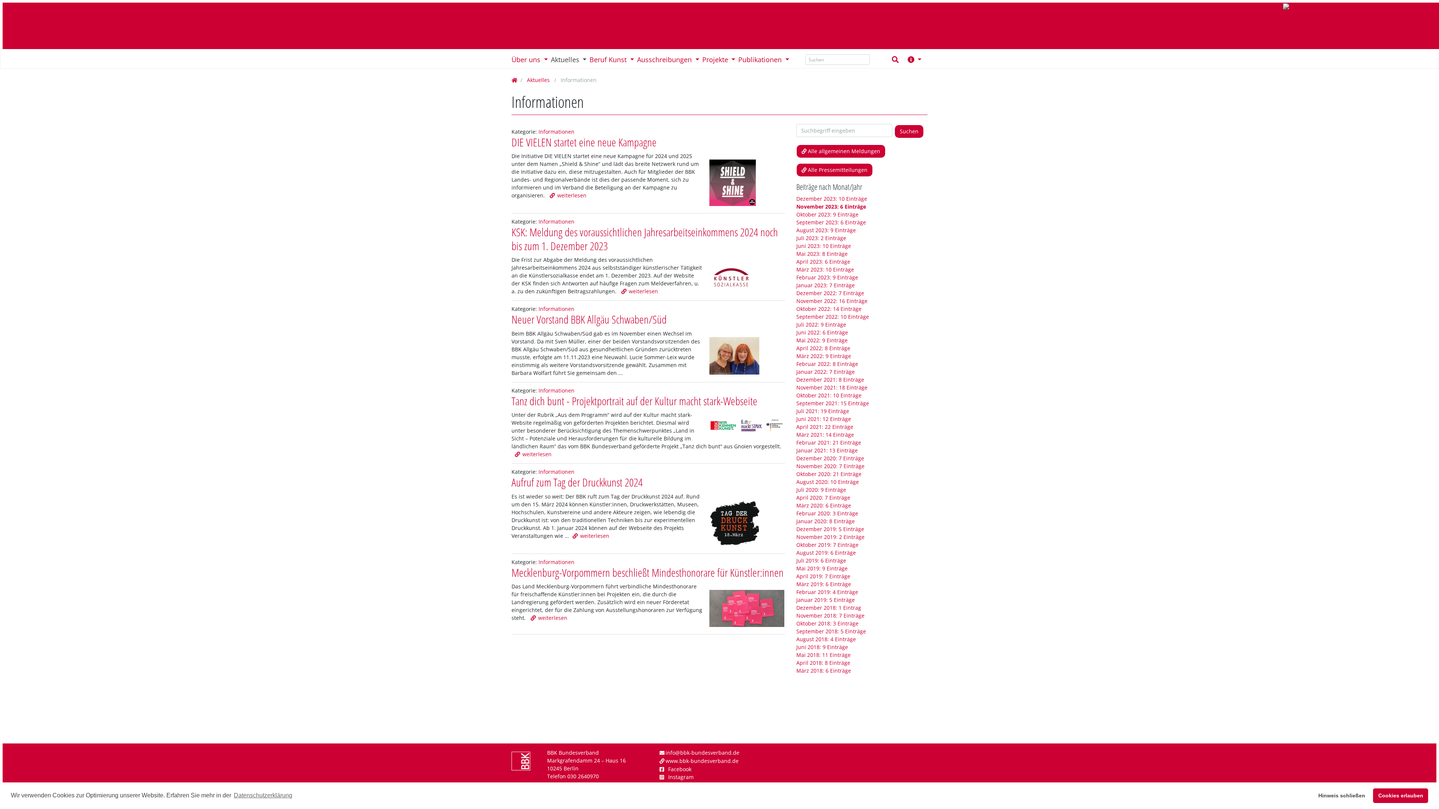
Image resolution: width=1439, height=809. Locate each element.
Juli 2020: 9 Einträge (821, 489)
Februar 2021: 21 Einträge (828, 442)
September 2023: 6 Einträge (831, 222)
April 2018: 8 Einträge (823, 662)
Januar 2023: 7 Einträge (825, 285)
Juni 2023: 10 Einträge (823, 245)
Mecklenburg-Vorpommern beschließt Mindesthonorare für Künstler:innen (648, 572)
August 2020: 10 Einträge (827, 481)
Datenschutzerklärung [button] (263, 795)
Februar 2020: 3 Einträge (827, 513)
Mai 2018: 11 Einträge (823, 654)
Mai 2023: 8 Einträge (822, 253)
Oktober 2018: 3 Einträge (827, 623)
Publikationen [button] (761, 59)
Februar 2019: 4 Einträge (827, 592)
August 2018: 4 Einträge (826, 639)
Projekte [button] (716, 59)
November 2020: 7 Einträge (830, 466)
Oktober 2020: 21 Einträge (829, 474)
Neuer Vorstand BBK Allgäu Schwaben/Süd (589, 319)
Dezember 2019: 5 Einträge (830, 529)
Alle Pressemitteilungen (838, 169)
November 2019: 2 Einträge (830, 536)
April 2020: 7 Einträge (823, 497)
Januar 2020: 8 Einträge (825, 521)
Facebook (679, 769)
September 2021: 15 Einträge (832, 403)
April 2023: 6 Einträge (823, 261)
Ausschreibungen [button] (665, 59)
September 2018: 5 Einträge (831, 631)
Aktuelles (538, 80)
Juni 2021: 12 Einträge (823, 418)
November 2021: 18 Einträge (832, 387)
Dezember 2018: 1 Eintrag (828, 607)
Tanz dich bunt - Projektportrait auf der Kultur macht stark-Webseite (635, 401)
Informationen (556, 131)
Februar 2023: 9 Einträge (827, 277)
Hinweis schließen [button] (1341, 796)
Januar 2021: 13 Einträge (827, 450)
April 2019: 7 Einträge (823, 576)
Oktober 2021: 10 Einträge (829, 395)
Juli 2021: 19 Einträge (822, 411)
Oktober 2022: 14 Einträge (829, 308)
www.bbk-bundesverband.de (702, 760)
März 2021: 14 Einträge (825, 434)
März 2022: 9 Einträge (823, 356)
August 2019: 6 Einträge (826, 552)
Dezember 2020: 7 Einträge (830, 458)
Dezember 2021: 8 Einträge (830, 379)
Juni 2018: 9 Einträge (822, 647)
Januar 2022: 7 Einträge (825, 371)
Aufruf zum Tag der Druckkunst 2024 (577, 482)
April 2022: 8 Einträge (823, 348)
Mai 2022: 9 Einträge (822, 340)
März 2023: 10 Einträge (825, 269)
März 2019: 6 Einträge (823, 584)
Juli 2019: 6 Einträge (821, 560)
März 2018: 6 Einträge (823, 670)
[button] (917, 60)
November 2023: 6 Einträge (831, 206)
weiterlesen (571, 195)
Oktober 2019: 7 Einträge (827, 544)
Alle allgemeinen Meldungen (844, 151)
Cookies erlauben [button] (1400, 796)
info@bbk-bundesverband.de (702, 752)
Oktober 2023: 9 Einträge (827, 214)
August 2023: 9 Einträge (826, 230)
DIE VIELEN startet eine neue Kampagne (584, 142)
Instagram (681, 777)
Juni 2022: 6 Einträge (822, 332)
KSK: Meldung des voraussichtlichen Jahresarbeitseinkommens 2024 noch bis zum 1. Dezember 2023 (645, 238)
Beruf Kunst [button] (608, 59)
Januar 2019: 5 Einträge (825, 599)
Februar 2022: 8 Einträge (827, 363)
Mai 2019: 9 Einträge (822, 568)
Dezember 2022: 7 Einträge (830, 293)
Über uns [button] (527, 59)
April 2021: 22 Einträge (824, 426)
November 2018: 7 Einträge (830, 615)
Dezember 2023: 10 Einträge (831, 198)
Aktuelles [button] (566, 59)
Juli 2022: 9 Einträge (821, 324)
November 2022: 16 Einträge (832, 300)
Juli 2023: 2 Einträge (821, 238)
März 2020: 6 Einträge (823, 505)
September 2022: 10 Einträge (832, 316)
